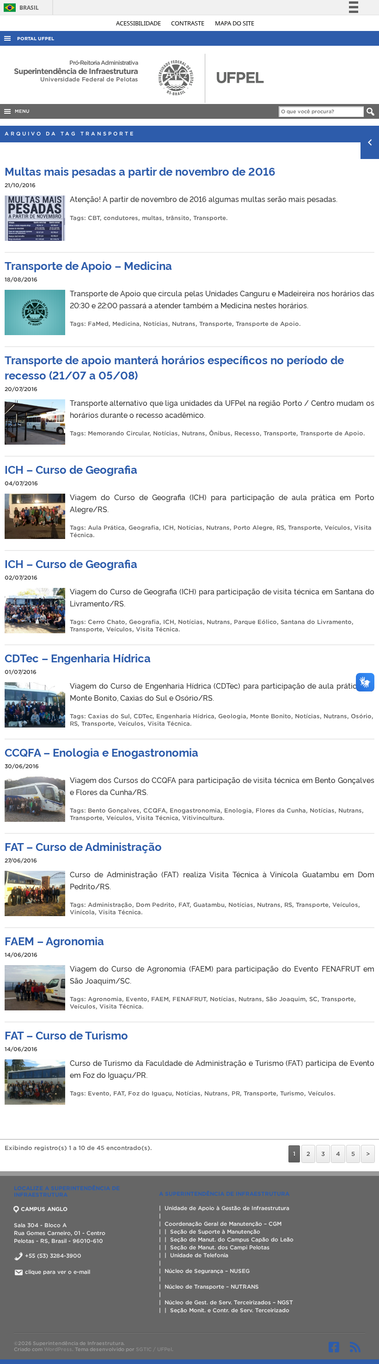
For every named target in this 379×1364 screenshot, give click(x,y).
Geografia (143, 527)
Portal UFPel (35, 38)
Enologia (238, 810)
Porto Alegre (253, 527)
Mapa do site (234, 23)
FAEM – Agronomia (54, 940)
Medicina (126, 323)
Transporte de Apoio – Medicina (88, 265)
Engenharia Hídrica (185, 716)
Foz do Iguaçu (150, 1093)
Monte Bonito (270, 716)
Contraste (188, 23)
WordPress (58, 1349)
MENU (21, 111)
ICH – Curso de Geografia (71, 469)
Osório (361, 716)
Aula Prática (106, 527)
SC (313, 999)
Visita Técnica (157, 629)
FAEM (160, 999)
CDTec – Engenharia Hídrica (78, 657)
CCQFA (154, 810)
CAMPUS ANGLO (44, 1209)
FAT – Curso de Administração (83, 846)
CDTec (143, 716)
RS (280, 527)
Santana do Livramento (316, 621)
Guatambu (209, 904)
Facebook (334, 1346)
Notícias (155, 323)
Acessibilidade (139, 23)
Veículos (337, 527)
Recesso (247, 433)
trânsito (178, 217)
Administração (110, 904)
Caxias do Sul (109, 716)
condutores (121, 217)
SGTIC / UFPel (154, 1349)
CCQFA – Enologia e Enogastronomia (101, 751)
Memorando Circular (118, 433)
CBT (94, 217)
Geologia (232, 716)
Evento (136, 999)
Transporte (209, 217)
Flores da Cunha (281, 810)
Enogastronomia (195, 810)
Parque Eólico (255, 621)
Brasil (19, 8)
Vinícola (82, 912)
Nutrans (184, 323)
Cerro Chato (106, 621)
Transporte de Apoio (267, 323)
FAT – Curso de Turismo (66, 1034)
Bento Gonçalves (114, 810)
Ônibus (220, 433)
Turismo (292, 1093)
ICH (168, 527)
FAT (184, 904)
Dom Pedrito (155, 904)
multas (152, 217)
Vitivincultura (202, 817)
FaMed (98, 323)
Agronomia (105, 999)
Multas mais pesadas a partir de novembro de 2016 (140, 170)
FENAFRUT (189, 999)
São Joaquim (286, 999)
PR (236, 1093)
